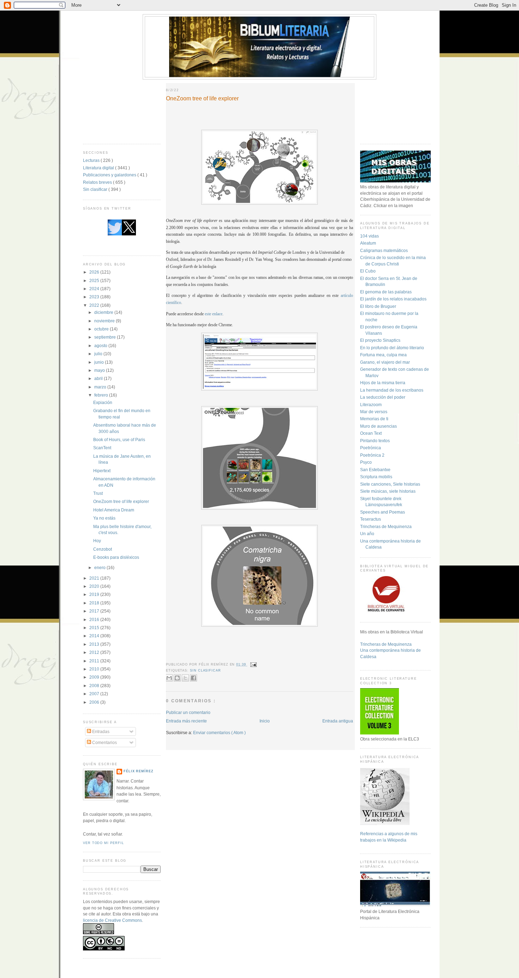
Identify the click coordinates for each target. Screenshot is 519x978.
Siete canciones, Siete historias (390, 484)
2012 (94, 652)
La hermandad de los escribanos (391, 390)
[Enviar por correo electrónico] (169, 677)
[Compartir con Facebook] (193, 677)
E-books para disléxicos (116, 557)
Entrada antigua (337, 721)
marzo (100, 387)
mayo (100, 370)
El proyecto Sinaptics (380, 340)
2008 (94, 685)
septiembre (105, 337)
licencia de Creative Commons (112, 920)
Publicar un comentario (188, 712)
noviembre (105, 320)
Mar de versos (373, 411)
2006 (94, 702)
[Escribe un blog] (177, 677)
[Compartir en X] (185, 677)
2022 (94, 305)
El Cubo (368, 271)
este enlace (213, 314)
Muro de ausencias (378, 426)
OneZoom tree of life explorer (121, 501)
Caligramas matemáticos (384, 250)
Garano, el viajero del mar (385, 362)
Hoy (97, 540)
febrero (101, 395)
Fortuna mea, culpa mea (383, 354)
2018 (94, 603)
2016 (94, 619)
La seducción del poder (382, 397)
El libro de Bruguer (378, 306)
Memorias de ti (374, 418)
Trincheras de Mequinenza (386, 526)
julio (98, 353)
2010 (94, 669)
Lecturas (92, 160)
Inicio (265, 721)
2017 (94, 611)
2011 (94, 660)
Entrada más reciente (186, 721)
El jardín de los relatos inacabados (393, 299)
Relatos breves (98, 182)
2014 (94, 635)
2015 (94, 627)
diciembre (104, 312)
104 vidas (369, 236)
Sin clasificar (95, 189)
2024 (94, 288)
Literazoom (371, 404)
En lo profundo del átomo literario (392, 347)
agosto (101, 345)
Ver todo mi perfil (103, 843)
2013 (94, 644)
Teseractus (370, 519)
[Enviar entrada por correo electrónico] (252, 664)
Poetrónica (370, 447)
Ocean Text (371, 433)
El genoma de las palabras (386, 291)
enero (100, 567)
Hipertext (102, 470)
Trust (98, 493)
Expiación (102, 402)
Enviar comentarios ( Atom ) (219, 732)
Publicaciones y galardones (110, 174)
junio (99, 362)
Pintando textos (375, 440)
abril (99, 378)
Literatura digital (99, 167)
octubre (102, 329)
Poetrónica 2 (372, 455)
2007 (94, 693)
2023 (94, 296)
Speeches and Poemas (382, 512)
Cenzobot (102, 549)
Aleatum (368, 243)
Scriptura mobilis (376, 476)
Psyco (366, 462)
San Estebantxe (375, 469)
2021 (94, 578)
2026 (94, 272)
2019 (94, 594)
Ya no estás (104, 518)
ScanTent (102, 447)
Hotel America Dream (113, 510)
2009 (94, 677)
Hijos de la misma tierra (382, 382)
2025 (94, 280)
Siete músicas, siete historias (388, 491)
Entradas (100, 731)
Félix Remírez (139, 771)
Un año (367, 533)
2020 (94, 586)
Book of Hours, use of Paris (119, 439)
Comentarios (104, 742)
